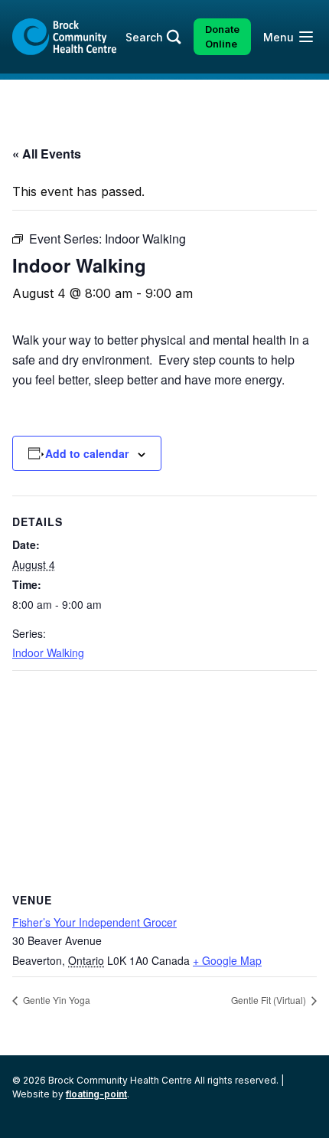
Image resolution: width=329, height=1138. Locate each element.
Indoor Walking (48, 652)
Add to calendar (87, 453)
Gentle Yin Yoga (55, 999)
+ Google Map (227, 960)
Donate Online (222, 37)
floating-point (96, 1094)
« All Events (46, 153)
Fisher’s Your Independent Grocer (94, 922)
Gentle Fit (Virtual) (269, 999)
